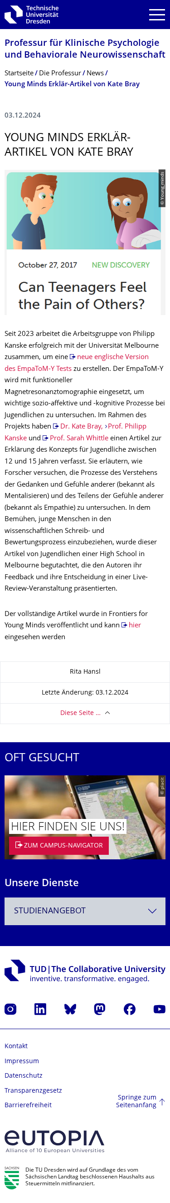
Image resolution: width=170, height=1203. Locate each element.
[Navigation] (157, 14)
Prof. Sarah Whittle (79, 438)
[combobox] (85, 911)
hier (135, 625)
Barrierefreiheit (28, 1106)
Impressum (22, 1062)
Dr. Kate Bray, (81, 427)
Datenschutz (24, 1076)
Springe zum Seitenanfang (136, 1102)
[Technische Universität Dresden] (31, 14)
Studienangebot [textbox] (50, 911)
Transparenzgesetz (33, 1091)
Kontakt (16, 1047)
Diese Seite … (80, 713)
